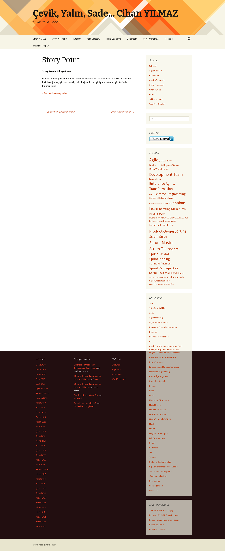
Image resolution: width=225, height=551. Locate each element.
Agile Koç (161, 161)
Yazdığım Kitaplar (41, 45)
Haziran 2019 (41, 398)
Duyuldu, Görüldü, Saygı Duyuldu (163, 515)
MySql (152, 428)
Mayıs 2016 (41, 474)
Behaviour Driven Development (163, 327)
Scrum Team (159, 248)
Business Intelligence (160, 165)
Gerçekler (153, 198)
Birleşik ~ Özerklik (157, 529)
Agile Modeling (156, 317)
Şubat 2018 (41, 431)
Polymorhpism (169, 221)
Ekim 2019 (40, 379)
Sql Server (172, 273)
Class (176, 165)
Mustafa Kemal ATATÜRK (161, 217)
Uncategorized (156, 485)
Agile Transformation (158, 322)
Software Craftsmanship (160, 462)
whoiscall (78, 398)
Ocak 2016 (40, 493)
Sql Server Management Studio (163, 466)
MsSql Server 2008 (157, 409)
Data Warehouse (158, 169)
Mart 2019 (40, 407)
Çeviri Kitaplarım (59, 38)
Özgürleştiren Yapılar (158, 433)
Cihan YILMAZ (39, 38)
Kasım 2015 (41, 502)
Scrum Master (161, 242)
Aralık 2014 (41, 516)
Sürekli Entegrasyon (156, 277)
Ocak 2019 (40, 412)
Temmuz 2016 (42, 469)
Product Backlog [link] (51, 78)
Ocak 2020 (40, 364)
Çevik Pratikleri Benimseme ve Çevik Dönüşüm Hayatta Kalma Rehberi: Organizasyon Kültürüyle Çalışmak (166, 349)
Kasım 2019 (41, 374)
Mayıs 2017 (41, 440)
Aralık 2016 (41, 459)
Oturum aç (116, 364)
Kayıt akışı (116, 369)
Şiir (172, 284)
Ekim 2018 (40, 426)
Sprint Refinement (160, 263)
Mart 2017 (40, 445)
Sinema (152, 457)
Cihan (95, 379)
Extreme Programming (170, 194)
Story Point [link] (48, 71)
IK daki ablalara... (156, 203)
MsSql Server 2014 (157, 414)
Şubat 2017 (41, 450)
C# (173, 165)
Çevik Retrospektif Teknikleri (162, 357)
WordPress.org (119, 379)
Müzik (151, 424)
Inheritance (167, 203)
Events (151, 194)
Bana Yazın (132, 38)
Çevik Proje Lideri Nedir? (85, 403)
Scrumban (153, 447)
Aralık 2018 (41, 417)
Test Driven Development (160, 471)
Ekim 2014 (40, 526)
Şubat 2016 (41, 488)
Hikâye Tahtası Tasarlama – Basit (163, 519)
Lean (153, 208)
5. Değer (169, 38)
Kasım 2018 (41, 421)
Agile (153, 160)
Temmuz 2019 (42, 393)
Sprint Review (158, 273)
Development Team (166, 174)
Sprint (174, 249)
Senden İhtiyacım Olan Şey (161, 510)
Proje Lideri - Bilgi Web (84, 406)
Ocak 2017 (40, 455)
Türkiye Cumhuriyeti (173, 277)
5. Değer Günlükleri (157, 308)
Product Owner (161, 231)
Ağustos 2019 (42, 388)
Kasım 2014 (41, 521)
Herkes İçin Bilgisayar (167, 198)
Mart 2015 (40, 512)
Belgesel (153, 332)
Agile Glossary (93, 38)
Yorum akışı (117, 374)
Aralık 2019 (41, 369)
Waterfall (165, 280)
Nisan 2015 (41, 507)
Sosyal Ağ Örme (156, 524)
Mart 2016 (40, 483)
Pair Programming (156, 221)
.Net (151, 303)
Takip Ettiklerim (113, 38)
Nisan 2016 (41, 478)
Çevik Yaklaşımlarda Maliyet (160, 284)
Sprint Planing (159, 259)
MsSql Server (157, 213)
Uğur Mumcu (154, 280)
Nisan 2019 (41, 402)
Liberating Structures (171, 209)
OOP (186, 217)
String (181, 273)
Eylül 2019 (40, 383)
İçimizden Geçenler (158, 381)
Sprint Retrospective (163, 268)
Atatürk (168, 160)
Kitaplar (77, 38)
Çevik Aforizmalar (151, 38)
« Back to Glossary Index (54, 93)
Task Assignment (123, 112)
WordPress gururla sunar (44, 544)
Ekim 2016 (40, 464)
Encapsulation (155, 179)
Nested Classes (179, 218)
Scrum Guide (158, 237)
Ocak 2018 (40, 436)
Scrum (180, 231)
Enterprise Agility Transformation (164, 366)
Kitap (151, 390)
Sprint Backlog (159, 254)
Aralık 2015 (41, 497)
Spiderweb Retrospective (58, 112)
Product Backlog (161, 225)
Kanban (178, 202)
